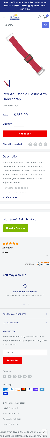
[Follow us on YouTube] (25, 376)
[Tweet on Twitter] (40, 144)
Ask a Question (17, 228)
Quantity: (7, 124)
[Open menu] (4, 17)
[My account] (39, 16)
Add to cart (25, 133)
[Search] (45, 25)
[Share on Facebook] (30, 144)
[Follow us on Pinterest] (20, 376)
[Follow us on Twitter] (9, 376)
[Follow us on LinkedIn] (30, 376)
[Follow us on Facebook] (4, 376)
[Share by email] (45, 144)
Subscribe (12, 360)
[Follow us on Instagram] (15, 376)
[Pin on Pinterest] (35, 144)
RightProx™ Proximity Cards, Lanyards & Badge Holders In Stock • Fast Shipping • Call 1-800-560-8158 (25, 5)
